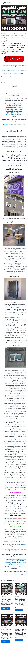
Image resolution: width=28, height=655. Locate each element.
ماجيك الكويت (6, 3)
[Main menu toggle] (25, 2)
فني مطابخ (23, 73)
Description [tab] (4, 82)
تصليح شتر (13, 70)
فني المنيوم (24, 65)
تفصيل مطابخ (17, 73)
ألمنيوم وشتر (23, 33)
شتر (25, 70)
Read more (5, 608)
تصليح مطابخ (5, 73)
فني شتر (8, 70)
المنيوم (19, 65)
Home (2, 33)
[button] (24, 8)
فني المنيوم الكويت (6, 65)
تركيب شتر (18, 70)
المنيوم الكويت (14, 65)
